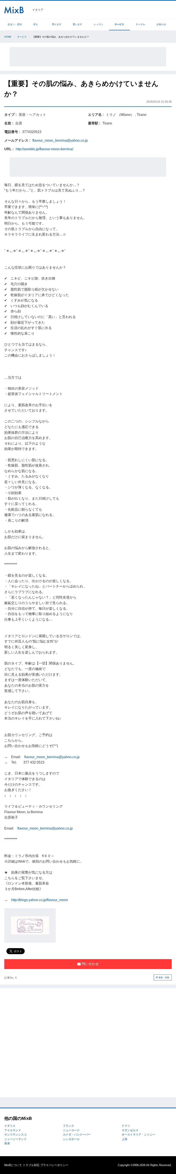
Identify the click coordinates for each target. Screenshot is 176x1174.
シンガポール (71, 1139)
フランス (68, 1125)
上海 (124, 1139)
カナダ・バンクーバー (77, 1134)
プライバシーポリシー (54, 1165)
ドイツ (126, 1125)
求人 (35, 24)
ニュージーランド (15, 1139)
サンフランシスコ (15, 1134)
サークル (140, 24)
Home (7, 36)
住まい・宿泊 (15, 24)
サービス (119, 24)
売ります (56, 24)
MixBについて (13, 1165)
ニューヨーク (71, 1130)
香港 (7, 1143)
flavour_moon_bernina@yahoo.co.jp (60, 140)
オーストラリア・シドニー (138, 1134)
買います (77, 24)
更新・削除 (163, 977)
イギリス (9, 1125)
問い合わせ (90, 964)
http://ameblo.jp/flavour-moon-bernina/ (44, 149)
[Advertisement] (88, 56)
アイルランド (12, 1130)
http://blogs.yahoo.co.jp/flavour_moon (39, 900)
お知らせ (161, 24)
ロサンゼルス (130, 1130)
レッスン (98, 24)
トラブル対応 (31, 1165)
